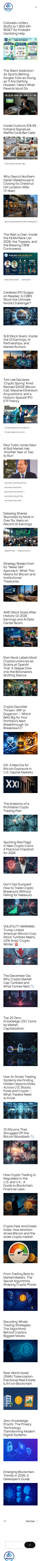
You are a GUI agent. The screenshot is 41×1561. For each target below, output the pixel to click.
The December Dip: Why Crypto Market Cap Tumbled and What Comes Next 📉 (19, 981)
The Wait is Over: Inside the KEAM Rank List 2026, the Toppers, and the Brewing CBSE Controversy (20, 241)
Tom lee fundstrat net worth (15, 432)
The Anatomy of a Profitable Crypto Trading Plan (16, 807)
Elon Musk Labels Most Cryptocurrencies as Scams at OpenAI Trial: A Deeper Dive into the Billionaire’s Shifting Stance (20, 666)
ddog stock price (24, 551)
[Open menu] (36, 7)
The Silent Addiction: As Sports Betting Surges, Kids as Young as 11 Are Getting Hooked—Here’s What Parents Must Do (19, 79)
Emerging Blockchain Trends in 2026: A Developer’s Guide (18, 1475)
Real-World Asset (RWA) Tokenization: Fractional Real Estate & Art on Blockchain (19, 1378)
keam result (26, 280)
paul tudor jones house (13, 487)
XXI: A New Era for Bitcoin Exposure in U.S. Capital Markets (18, 768)
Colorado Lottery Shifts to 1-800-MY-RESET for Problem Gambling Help (17, 28)
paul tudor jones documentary (15, 483)
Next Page (32, 1521)
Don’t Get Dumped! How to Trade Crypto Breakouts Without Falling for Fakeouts (18, 889)
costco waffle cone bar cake (15, 164)
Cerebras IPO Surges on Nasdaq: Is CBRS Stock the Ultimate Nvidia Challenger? (18, 298)
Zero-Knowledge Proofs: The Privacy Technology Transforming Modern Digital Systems (19, 1428)
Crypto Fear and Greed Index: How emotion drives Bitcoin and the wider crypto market (19, 1231)
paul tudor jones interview (14, 492)
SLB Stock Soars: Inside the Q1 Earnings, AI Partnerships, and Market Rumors (20, 341)
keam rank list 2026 (12, 280)
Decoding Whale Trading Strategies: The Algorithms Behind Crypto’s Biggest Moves (17, 1329)
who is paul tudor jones (13, 500)
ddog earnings (10, 551)
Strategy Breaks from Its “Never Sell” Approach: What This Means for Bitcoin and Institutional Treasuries (19, 572)
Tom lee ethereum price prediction (17, 428)
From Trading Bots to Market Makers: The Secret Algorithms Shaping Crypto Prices (19, 1279)
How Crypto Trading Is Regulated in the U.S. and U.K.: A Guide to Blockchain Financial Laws (19, 1182)
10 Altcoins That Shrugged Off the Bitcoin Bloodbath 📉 (18, 1133)
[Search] (29, 1545)
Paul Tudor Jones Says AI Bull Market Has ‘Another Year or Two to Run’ (19, 450)
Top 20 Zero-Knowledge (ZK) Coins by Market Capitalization (19, 1023)
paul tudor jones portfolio (14, 496)
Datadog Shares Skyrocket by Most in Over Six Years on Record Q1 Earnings (18, 519)
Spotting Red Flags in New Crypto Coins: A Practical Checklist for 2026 (18, 847)
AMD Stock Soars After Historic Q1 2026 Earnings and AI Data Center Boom (19, 617)
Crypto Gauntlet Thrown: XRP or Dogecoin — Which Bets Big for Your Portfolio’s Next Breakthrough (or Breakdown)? (17, 717)
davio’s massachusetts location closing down (21, 221)
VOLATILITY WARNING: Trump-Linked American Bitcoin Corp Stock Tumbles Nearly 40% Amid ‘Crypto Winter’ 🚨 (19, 935)
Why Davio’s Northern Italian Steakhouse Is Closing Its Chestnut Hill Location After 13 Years (19, 183)
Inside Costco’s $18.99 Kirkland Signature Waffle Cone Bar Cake (19, 129)
